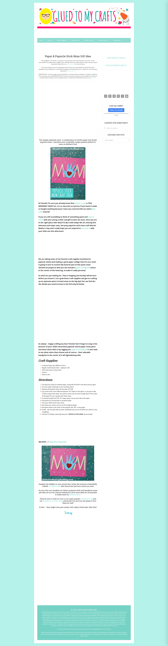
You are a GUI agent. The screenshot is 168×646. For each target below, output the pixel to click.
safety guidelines (70, 64)
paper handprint (83, 268)
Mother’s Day (80, 203)
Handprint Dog (87, 499)
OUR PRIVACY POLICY (116, 58)
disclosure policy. (71, 71)
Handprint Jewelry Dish (52, 501)
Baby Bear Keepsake (57, 442)
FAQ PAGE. (93, 77)
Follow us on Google (116, 110)
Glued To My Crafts (84, 16)
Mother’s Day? (75, 494)
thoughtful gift (54, 486)
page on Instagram (79, 349)
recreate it (85, 228)
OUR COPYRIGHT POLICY (116, 65)
